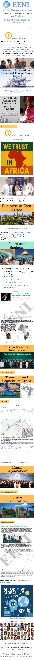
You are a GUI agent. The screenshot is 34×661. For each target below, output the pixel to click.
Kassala (14, 287)
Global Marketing (18, 51)
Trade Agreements (7, 372)
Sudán (26, 644)
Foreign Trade (25, 49)
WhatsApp (25, 38)
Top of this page (17, 649)
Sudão (18, 644)
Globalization (28, 47)
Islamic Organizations (8, 492)
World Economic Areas (11, 49)
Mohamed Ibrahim (14, 279)
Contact (15, 38)
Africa (20, 54)
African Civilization (8, 234)
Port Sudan (24, 285)
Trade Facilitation (7, 522)
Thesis (12, 56)
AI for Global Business (17, 618)
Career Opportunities (23, 56)
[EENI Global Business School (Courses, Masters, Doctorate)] (17, 17)
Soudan (10, 644)
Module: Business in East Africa (17, 229)
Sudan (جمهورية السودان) (14, 91)
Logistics (4, 401)
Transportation (6, 51)
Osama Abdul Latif (15, 282)
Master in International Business (12, 47)
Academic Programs (8, 127)
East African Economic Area (20, 232)
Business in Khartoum (12, 285)
